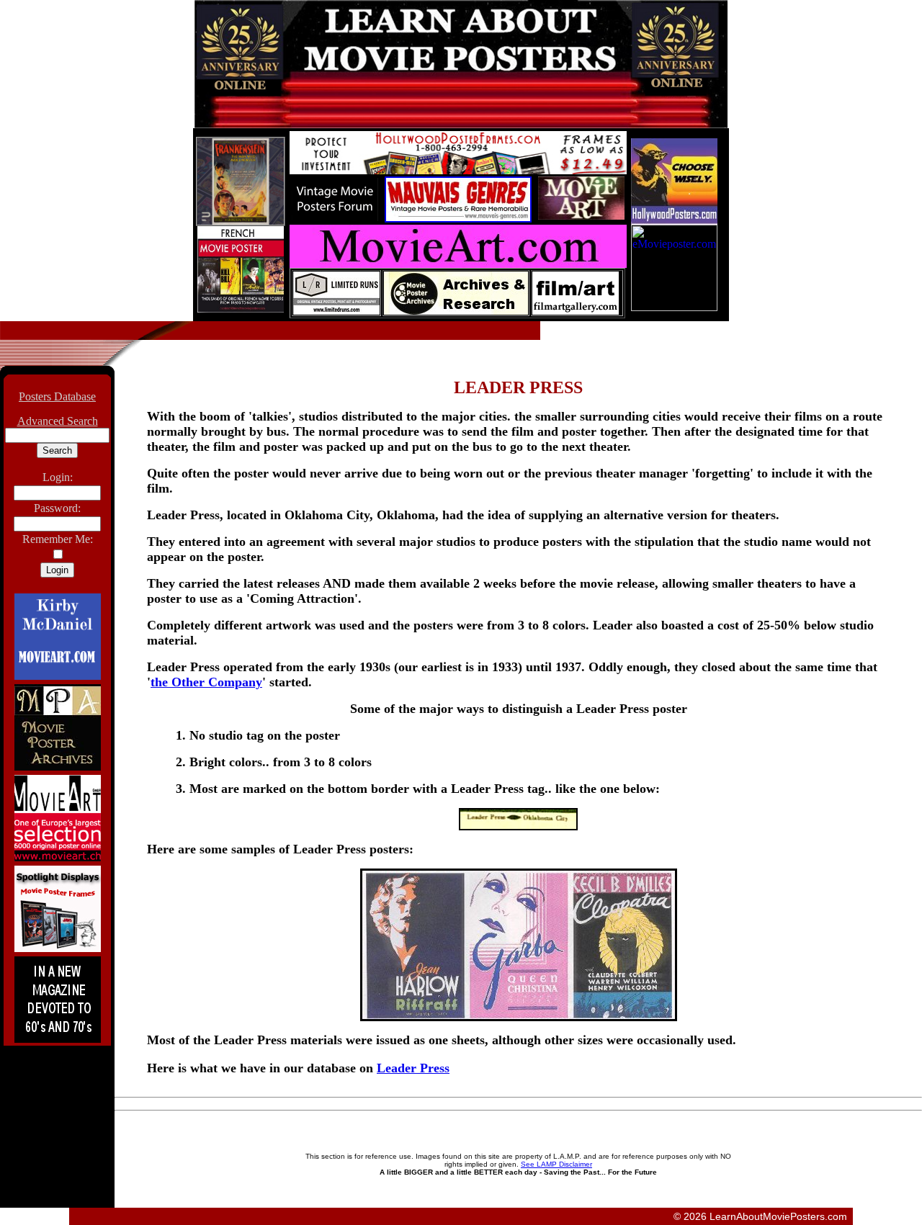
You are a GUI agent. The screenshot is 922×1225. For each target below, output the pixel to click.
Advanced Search (57, 421)
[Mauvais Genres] (458, 218)
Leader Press (413, 1068)
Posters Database (57, 396)
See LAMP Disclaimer (556, 1164)
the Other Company (206, 682)
